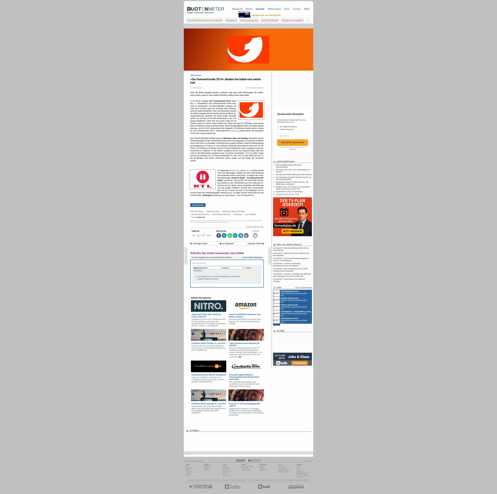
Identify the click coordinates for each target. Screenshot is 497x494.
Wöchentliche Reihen (247, 466)
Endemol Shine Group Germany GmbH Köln (294, 293)
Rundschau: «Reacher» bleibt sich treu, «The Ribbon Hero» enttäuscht (292, 183)
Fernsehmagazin (207, 480)
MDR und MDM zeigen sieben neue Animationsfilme (289, 166)
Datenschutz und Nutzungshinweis (302, 472)
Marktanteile (245, 468)
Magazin (237, 9)
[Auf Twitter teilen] (224, 236)
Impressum (300, 477)
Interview (207, 470)
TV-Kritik (262, 468)
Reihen (206, 468)
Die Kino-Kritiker (282, 468)
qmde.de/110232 (258, 227)
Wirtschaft (226, 470)
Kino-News (281, 466)
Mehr (307, 9)
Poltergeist (237, 214)
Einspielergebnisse (283, 470)
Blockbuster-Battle (283, 472)
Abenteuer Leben (213, 211)
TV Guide (249, 480)
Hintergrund (207, 466)
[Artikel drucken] (246, 236)
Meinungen (274, 9)
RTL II (248, 170)
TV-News (225, 466)
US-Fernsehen (227, 475)
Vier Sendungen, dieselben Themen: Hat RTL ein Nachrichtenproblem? (293, 178)
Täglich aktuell (245, 470)
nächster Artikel (255, 243)
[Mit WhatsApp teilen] (229, 236)
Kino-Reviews (264, 470)
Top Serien (305, 480)
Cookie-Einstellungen (303, 475)
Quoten (260, 9)
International (226, 472)
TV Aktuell (198, 480)
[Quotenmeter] (205, 10)
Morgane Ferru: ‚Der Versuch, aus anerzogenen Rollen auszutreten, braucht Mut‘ (293, 188)
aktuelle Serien (273, 480)
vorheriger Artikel (200, 243)
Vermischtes (226, 468)
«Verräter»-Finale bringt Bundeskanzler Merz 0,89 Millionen (287, 264)
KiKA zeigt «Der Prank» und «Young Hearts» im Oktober (293, 171)
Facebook (189, 473)
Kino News (191, 480)
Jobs (298, 468)
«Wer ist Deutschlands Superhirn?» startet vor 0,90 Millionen (291, 259)
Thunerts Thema (270, 20)
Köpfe (224, 473)
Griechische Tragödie (292, 20)
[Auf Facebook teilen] (218, 236)
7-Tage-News (189, 472)
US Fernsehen (225, 480)
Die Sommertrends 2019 (221, 214)
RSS (187, 466)
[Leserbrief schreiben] (255, 236)
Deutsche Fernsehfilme (295, 480)
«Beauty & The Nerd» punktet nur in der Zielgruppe (291, 254)
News (249, 9)
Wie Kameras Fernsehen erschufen (204, 20)
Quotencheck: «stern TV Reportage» (289, 191)
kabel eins (234, 131)
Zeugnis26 (231, 20)
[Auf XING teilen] (235, 236)
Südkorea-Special (249, 20)
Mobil (187, 470)
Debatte (262, 466)
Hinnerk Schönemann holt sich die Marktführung (291, 249)
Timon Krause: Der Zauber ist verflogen (289, 280)
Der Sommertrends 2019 (200, 214)
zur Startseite (227, 243)
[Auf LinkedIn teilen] (240, 236)
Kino (287, 9)
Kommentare (198, 205)
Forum (297, 9)
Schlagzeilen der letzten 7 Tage (287, 194)
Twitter (188, 475)
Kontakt (299, 470)
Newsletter (189, 468)
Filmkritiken (216, 480)
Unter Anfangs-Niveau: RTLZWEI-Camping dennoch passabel (290, 270)
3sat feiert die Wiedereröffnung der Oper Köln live (294, 174)
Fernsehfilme (264, 480)
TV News (232, 480)
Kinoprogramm (282, 480)
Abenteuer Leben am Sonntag (233, 211)
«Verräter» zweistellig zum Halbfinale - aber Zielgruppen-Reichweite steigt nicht (292, 275)
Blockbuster (256, 480)
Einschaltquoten (241, 480)
